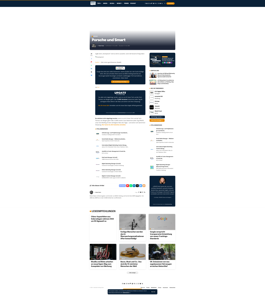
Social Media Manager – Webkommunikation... (114, 139)
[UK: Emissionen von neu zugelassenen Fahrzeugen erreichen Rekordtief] (162, 252)
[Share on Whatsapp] (91, 65)
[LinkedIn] (150, 3)
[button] (153, 292)
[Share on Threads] (91, 72)
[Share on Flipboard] (91, 62)
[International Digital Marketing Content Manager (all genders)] (97, 146)
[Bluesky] (160, 3)
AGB (133, 112)
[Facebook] (145, 3)
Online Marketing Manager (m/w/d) (111, 169)
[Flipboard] (152, 3)
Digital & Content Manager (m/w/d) (111, 176)
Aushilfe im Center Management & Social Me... (114, 151)
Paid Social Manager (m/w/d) (109, 157)
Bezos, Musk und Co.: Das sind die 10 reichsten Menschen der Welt (130, 264)
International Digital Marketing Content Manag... (114, 145)
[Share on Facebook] (91, 58)
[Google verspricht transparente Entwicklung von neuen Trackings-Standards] (162, 222)
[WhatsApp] (157, 3)
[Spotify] (153, 3)
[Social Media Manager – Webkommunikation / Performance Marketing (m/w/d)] (97, 140)
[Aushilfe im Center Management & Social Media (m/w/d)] (97, 152)
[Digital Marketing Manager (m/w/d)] (97, 164)
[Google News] (147, 3)
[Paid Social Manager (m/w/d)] (97, 158)
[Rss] (162, 3)
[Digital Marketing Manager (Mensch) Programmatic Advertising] (152, 167)
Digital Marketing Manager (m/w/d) (111, 163)
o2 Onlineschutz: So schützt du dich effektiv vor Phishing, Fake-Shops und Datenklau (165, 82)
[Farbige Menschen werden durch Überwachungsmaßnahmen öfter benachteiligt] (132, 222)
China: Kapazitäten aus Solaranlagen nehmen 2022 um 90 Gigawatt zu (102, 219)
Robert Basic (101, 45)
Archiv (95, 36)
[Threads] (158, 3)
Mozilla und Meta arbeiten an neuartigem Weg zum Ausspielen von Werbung (102, 264)
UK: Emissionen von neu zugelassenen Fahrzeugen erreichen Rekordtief (161, 264)
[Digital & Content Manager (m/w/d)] (97, 176)
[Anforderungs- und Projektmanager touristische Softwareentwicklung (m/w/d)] (97, 133)
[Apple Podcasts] (155, 3)
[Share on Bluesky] (91, 75)
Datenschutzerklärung (121, 112)
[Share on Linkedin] (91, 68)
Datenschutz (126, 292)
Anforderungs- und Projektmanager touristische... (115, 133)
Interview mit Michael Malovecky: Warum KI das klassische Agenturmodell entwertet (166, 75)
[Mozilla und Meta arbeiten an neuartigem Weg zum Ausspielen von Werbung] (103, 252)
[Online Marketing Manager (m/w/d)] (97, 170)
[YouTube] (140, 192)
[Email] (144, 185)
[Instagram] (148, 3)
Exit (98, 87)
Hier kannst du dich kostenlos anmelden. (114, 125)
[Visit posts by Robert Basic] (94, 46)
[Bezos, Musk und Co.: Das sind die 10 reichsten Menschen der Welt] (132, 252)
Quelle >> (98, 62)
